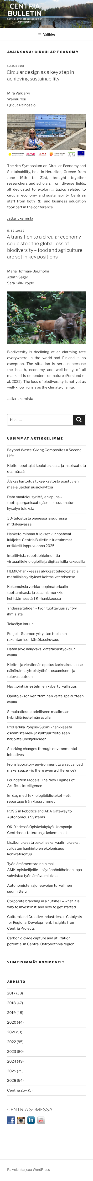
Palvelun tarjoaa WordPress (28, 1169)
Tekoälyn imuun (20, 624)
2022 (11, 1042)
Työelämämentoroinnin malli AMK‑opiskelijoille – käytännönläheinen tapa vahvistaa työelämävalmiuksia (44, 870)
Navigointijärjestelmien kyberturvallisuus (42, 686)
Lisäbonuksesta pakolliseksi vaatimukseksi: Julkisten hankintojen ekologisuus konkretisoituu (43, 848)
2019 (11, 1013)
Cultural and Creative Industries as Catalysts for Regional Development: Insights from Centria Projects (44, 923)
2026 (11, 1080)
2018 (11, 1003)
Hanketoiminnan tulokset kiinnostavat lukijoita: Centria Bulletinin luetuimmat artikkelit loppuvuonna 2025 (39, 540)
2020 (11, 1022)
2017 (11, 993)
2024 (11, 1061)
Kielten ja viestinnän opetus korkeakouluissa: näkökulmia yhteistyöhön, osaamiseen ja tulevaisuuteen (45, 671)
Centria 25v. (17, 1090)
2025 (11, 1071)
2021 (11, 1032)
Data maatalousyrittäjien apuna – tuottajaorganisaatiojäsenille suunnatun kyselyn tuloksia (40, 503)
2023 (11, 1052)
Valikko (49, 34)
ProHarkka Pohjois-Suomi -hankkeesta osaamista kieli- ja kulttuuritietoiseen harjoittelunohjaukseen (39, 733)
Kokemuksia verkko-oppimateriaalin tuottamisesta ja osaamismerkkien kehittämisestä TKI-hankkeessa (37, 593)
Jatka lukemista (20, 218)
